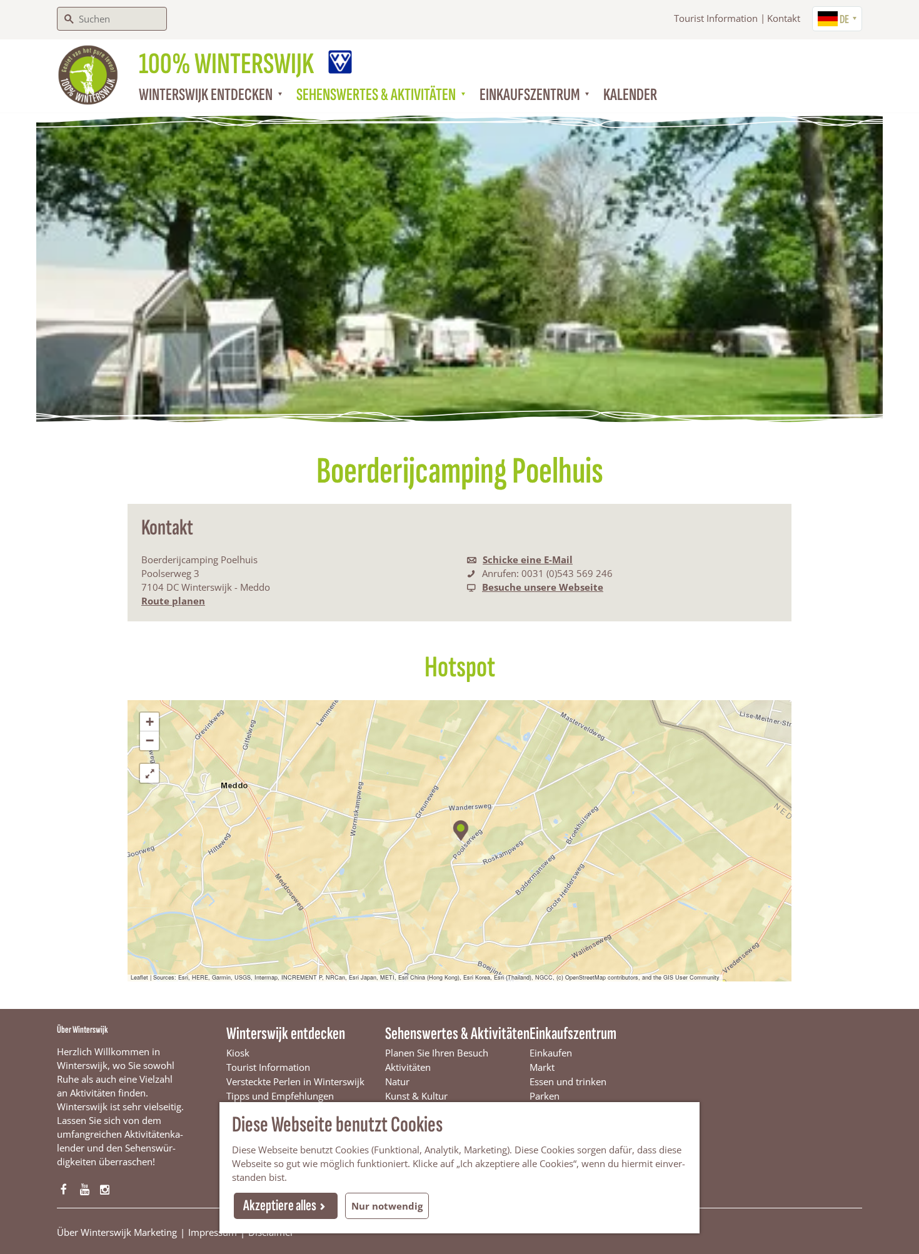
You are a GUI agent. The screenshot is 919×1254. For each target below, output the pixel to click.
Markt (542, 1067)
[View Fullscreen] (149, 773)
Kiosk (237, 1052)
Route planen (173, 600)
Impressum (212, 1232)
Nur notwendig (387, 1206)
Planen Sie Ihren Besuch (436, 1052)
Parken (545, 1096)
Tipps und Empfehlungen (280, 1096)
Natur (397, 1081)
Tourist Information (716, 18)
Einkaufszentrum (573, 1033)
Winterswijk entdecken (285, 1033)
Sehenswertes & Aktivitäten (457, 1033)
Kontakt (783, 18)
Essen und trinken (568, 1081)
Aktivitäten (408, 1067)
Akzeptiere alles (279, 1205)
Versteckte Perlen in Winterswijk (295, 1081)
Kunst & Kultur (416, 1096)
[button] (460, 829)
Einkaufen (551, 1052)
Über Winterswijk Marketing (117, 1232)
